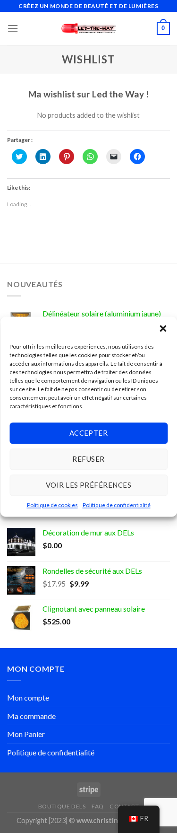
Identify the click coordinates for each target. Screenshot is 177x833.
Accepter (88, 433)
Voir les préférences (88, 485)
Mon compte (28, 697)
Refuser (88, 459)
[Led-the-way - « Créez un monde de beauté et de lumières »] (88, 28)
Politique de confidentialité (117, 505)
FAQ (98, 806)
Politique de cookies (52, 505)
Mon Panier (26, 733)
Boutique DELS (62, 806)
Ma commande (31, 715)
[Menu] (12, 28)
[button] (163, 328)
